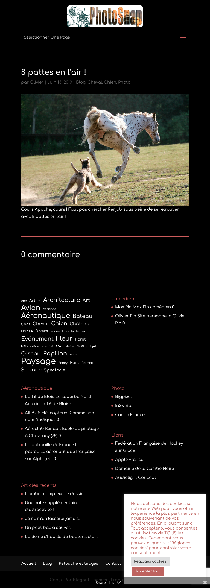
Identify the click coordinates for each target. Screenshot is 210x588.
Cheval (95, 82)
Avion (30, 308)
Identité (47, 346)
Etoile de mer (75, 331)
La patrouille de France (49, 445)
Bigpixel (123, 396)
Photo (124, 82)
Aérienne (50, 309)
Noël (80, 346)
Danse (27, 331)
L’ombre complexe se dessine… (57, 494)
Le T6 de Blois (39, 396)
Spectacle (54, 370)
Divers (41, 331)
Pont (74, 363)
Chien (110, 82)
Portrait (87, 362)
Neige (69, 346)
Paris (73, 354)
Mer (59, 346)
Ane (24, 300)
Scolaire (31, 370)
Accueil (28, 563)
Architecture (61, 300)
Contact (113, 563)
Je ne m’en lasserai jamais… (53, 518)
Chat (25, 324)
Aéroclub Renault (43, 428)
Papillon (55, 353)
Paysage (38, 361)
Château (79, 323)
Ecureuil (57, 331)
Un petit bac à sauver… (49, 527)
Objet (91, 346)
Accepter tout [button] (148, 571)
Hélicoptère (30, 346)
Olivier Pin (125, 316)
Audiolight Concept (135, 477)
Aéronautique (45, 316)
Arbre (35, 301)
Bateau (82, 316)
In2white (123, 405)
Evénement (37, 339)
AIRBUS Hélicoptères (46, 413)
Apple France (129, 459)
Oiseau (31, 353)
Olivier (36, 82)
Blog (81, 82)
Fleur (64, 338)
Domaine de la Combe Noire (144, 468)
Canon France (130, 415)
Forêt (80, 339)
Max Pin (123, 307)
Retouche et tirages (78, 563)
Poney (63, 362)
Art (86, 300)
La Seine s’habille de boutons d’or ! (61, 536)
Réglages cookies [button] (150, 561)
